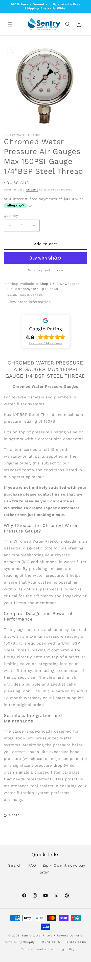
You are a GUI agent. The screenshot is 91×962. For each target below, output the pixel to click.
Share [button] (14, 815)
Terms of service (33, 949)
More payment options (45, 270)
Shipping (32, 189)
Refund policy (50, 942)
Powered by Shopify (20, 942)
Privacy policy (76, 942)
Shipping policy (63, 949)
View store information (29, 302)
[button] (10, 24)
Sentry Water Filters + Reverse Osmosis (52, 935)
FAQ (32, 865)
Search (15, 865)
